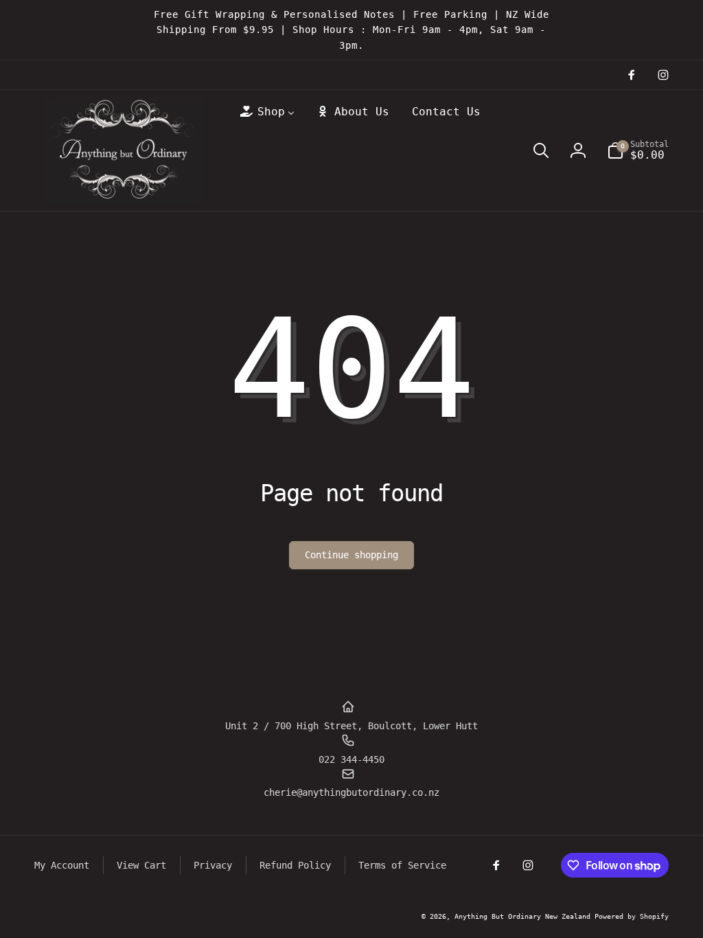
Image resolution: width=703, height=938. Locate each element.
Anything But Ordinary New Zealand (524, 916)
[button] (541, 150)
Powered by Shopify (632, 916)
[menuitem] (266, 112)
